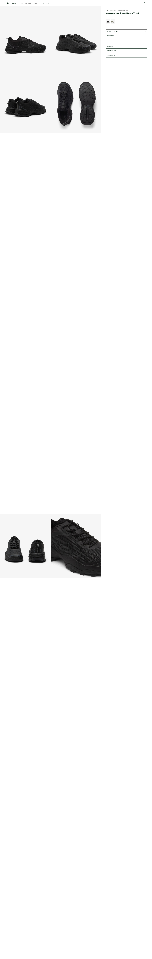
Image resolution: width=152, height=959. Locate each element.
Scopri (36, 3)
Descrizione (110, 46)
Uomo (14, 3)
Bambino (28, 3)
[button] (144, 3)
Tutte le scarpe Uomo (111, 10)
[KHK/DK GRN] (113, 21)
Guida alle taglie (110, 35)
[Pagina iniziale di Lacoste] (8, 3)
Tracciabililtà (111, 55)
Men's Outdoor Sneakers (122, 10)
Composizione (111, 50)
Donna (21, 3)
